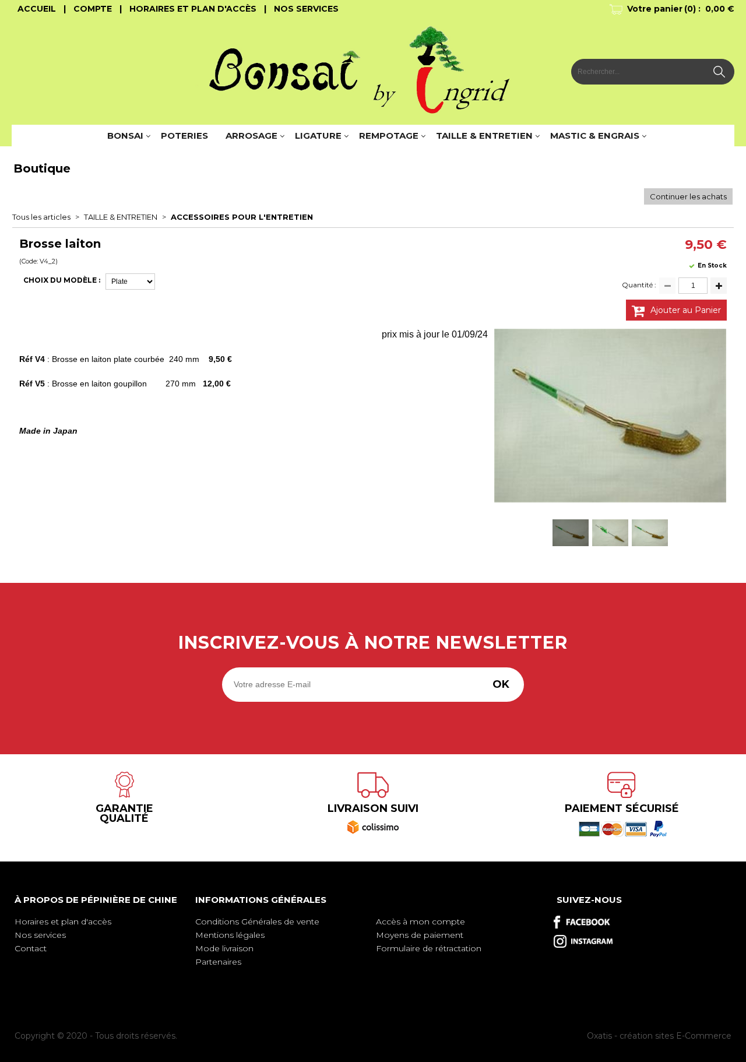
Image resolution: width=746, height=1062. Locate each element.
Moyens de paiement (419, 935)
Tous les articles (41, 216)
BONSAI (125, 135)
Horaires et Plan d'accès (192, 8)
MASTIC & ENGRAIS (594, 135)
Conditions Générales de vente (257, 921)
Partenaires (218, 961)
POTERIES (184, 135)
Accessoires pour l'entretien (242, 216)
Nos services (40, 935)
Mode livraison (224, 948)
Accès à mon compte (420, 921)
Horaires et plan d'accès (63, 921)
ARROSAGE (251, 135)
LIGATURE (318, 135)
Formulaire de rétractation (428, 948)
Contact (31, 948)
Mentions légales (230, 935)
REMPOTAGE (388, 135)
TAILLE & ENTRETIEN (484, 135)
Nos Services (306, 8)
